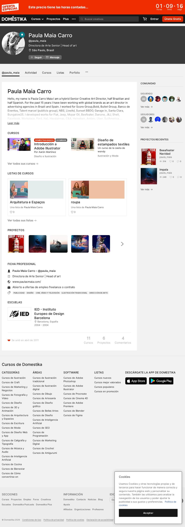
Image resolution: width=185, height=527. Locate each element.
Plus (66, 19)
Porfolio (75, 72)
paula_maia (166, 157)
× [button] (181, 7)
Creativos (46, 499)
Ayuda (66, 504)
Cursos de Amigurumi (45, 452)
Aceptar (148, 512)
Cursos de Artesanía (44, 398)
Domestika (68, 499)
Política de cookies (75, 519)
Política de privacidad (54, 519)
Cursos (46, 72)
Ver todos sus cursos (22, 163)
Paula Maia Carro (33, 207)
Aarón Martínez (47, 151)
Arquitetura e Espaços (27, 202)
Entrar (154, 19)
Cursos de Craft (11, 382)
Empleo (27, 499)
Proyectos (53, 19)
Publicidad (19, 293)
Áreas (37, 372)
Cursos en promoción (106, 391)
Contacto (81, 499)
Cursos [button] (36, 19)
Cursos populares (104, 386)
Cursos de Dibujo (42, 393)
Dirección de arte (98, 293)
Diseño (30, 293)
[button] (74, 19)
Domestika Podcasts (23, 504)
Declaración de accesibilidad (100, 519)
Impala (164, 169)
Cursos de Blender (73, 410)
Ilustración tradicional (74, 293)
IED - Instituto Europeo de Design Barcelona (49, 313)
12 (143, 119)
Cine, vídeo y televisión (47, 293)
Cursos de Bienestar (13, 468)
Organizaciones (82, 509)
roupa (75, 202)
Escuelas (6, 504)
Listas (60, 72)
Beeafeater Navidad (167, 151)
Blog (100, 499)
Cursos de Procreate (75, 393)
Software (71, 372)
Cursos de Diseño (12, 402)
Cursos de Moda (11, 427)
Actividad (31, 72)
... (86, 70)
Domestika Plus (44, 504)
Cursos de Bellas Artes (45, 410)
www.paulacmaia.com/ (26, 281)
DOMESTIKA (14, 19)
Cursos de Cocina (12, 464)
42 (143, 98)
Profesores (98, 509)
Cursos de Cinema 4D (75, 398)
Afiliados (67, 509)
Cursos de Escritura (13, 423)
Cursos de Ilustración (14, 377)
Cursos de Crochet (43, 448)
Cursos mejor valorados (107, 382)
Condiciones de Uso (31, 519)
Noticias (92, 499)
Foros (36, 499)
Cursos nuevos (102, 377)
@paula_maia (11, 72)
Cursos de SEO (41, 427)
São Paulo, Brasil (43, 50)
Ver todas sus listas (21, 220)
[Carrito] (145, 19)
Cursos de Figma (72, 415)
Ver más (147, 106)
